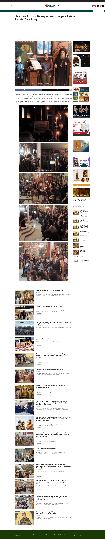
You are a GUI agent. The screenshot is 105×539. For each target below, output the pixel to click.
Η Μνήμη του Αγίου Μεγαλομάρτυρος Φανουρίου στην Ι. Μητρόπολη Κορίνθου (52, 386)
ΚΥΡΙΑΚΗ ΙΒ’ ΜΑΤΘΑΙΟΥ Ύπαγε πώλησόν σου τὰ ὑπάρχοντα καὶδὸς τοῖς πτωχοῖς (84, 213)
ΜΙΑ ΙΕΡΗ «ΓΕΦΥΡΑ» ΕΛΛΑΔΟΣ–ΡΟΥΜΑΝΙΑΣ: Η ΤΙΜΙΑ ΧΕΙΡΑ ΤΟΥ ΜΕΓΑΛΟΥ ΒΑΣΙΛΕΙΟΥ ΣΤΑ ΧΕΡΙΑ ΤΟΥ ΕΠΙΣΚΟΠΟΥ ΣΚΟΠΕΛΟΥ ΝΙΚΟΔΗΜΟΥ (53, 418)
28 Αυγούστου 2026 (40, 469)
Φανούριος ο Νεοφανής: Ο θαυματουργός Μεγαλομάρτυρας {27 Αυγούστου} (48, 512)
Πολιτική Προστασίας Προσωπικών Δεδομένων (54, 534)
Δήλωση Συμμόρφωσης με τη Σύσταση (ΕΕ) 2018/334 (45, 536)
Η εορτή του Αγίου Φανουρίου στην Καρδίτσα (49, 369)
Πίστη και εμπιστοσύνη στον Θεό (46, 448)
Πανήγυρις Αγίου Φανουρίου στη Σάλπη (48, 338)
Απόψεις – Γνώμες (53, 0)
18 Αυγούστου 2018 (84, 247)
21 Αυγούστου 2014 (77, 263)
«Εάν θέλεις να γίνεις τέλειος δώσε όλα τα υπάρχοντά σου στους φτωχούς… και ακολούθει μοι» (81, 199)
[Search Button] (103, 11)
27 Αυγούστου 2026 (40, 292)
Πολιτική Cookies (31, 536)
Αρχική (33, 0)
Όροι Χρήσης (42, 534)
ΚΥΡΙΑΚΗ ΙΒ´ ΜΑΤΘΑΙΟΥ (78, 256)
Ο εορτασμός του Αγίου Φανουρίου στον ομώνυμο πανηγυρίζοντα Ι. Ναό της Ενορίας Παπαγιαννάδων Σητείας (52, 355)
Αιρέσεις (71, 0)
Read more (39, 297)
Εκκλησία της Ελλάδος (20, 39)
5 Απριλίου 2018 (39, 39)
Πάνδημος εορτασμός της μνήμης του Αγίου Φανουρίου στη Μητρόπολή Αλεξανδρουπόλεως (54, 323)
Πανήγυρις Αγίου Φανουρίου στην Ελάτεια (49, 306)
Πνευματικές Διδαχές (59, 0)
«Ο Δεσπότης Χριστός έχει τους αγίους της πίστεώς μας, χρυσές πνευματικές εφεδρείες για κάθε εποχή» (53, 481)
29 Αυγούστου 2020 (84, 228)
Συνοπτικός (42, 0)
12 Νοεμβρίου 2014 (77, 257)
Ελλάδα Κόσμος (19, 401)
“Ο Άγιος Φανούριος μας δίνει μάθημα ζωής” (49, 290)
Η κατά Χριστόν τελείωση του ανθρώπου (83, 245)
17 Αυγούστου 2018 (84, 252)
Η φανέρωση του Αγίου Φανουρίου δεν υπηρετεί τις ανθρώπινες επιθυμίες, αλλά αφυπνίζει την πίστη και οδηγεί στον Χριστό (52, 497)
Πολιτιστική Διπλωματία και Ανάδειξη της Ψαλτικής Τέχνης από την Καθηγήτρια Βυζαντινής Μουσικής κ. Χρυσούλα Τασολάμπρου (52, 402)
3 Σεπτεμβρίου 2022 (76, 201)
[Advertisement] (52, 29)
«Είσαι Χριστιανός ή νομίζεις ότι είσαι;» (84, 238)
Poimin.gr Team (46, 39)
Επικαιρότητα (37, 0)
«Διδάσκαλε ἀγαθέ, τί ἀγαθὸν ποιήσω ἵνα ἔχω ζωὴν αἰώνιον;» (84, 226)
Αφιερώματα (66, 0)
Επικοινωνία (35, 534)
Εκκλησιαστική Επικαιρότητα (30, 39)
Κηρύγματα (47, 0)
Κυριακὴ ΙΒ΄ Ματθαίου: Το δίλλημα (85, 219)
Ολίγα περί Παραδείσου (82, 251)
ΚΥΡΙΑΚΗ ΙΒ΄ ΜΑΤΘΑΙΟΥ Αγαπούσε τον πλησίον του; (81, 261)
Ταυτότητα (30, 534)
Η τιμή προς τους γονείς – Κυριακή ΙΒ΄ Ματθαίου (84, 232)
